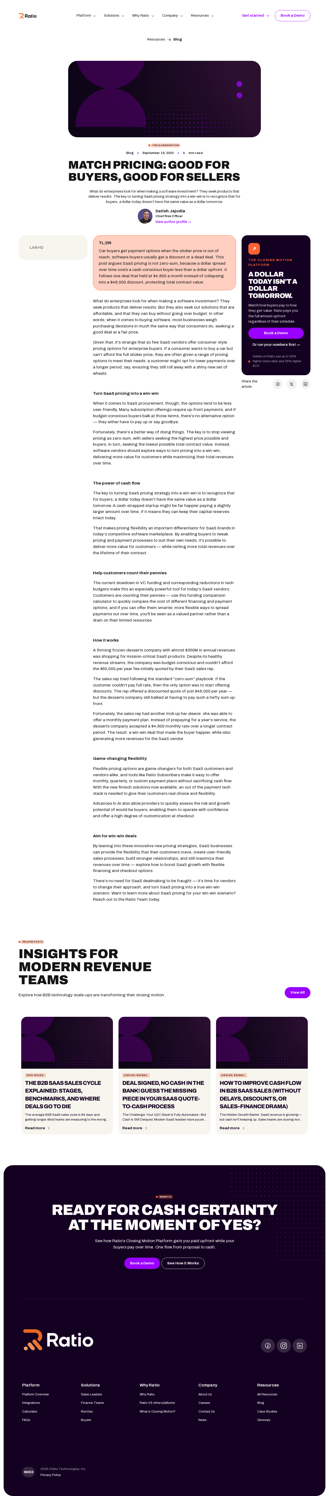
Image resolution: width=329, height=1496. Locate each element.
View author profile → (173, 222)
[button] (86, 15)
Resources (156, 39)
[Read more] (38, 1128)
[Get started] (255, 15)
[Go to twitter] (284, 1346)
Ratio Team (136, 899)
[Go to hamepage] (28, 16)
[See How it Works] (183, 1263)
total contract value (184, 282)
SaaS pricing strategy (149, 493)
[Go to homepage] (58, 1340)
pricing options (107, 348)
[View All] (297, 992)
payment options (144, 251)
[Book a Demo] (292, 15)
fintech (125, 787)
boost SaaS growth (182, 864)
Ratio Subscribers (163, 775)
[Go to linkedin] (300, 1346)
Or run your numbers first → (276, 344)
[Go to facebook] (268, 1346)
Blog (177, 39)
